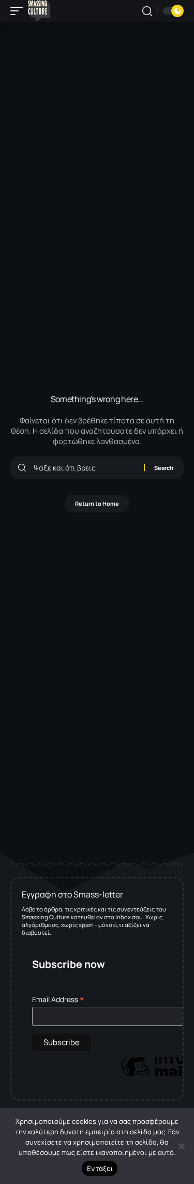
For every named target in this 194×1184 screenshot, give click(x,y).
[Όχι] (181, 1146)
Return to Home (97, 503)
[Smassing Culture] (39, 11)
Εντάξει (99, 1168)
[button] (19, 11)
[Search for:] (85, 468)
